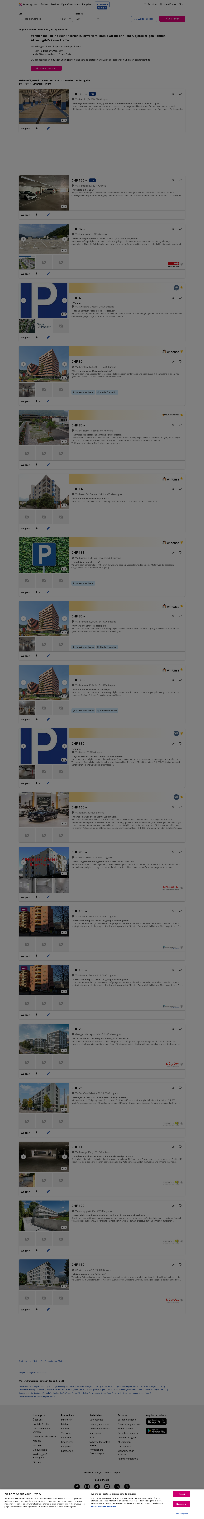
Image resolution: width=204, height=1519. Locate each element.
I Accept (181, 1494)
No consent (181, 1504)
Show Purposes (181, 1513)
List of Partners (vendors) (103, 1506)
